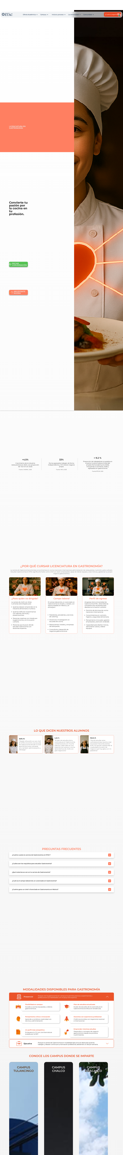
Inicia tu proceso (58, 14)
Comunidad (87, 14)
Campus (43, 14)
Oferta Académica (29, 14)
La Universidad (73, 14)
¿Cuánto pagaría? (111, 14)
